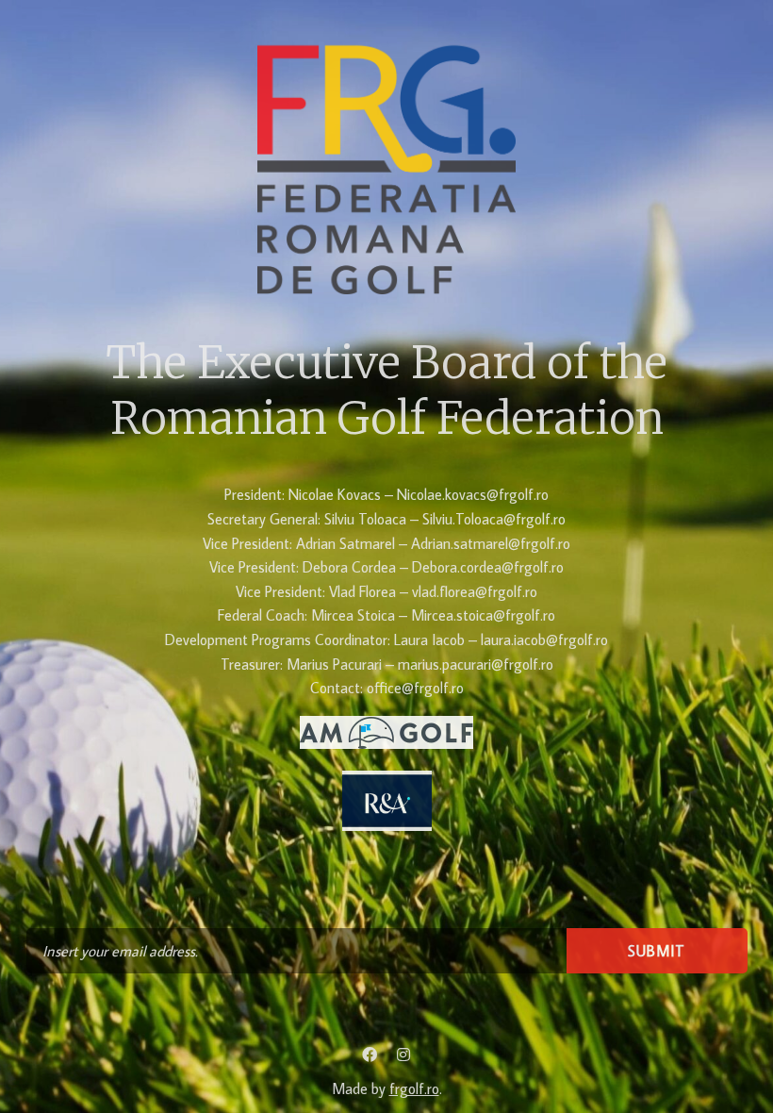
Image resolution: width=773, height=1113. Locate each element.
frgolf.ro (414, 1088)
